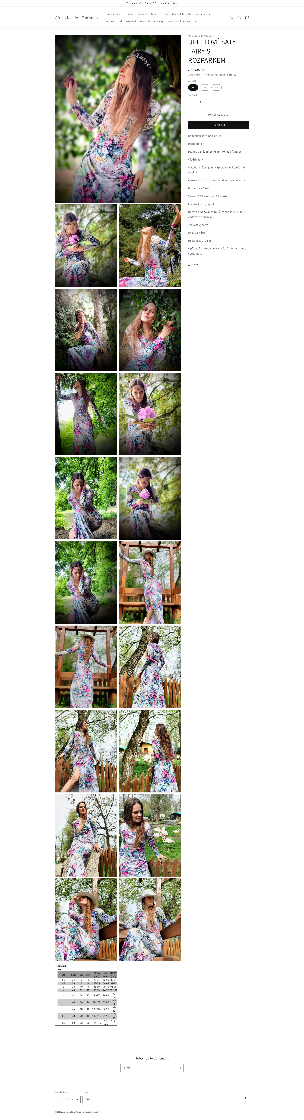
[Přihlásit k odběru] (179, 1068)
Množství (192, 95)
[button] (231, 17)
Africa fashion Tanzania (73, 1112)
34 (193, 87)
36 (205, 87)
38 (216, 87)
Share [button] (195, 264)
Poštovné (205, 74)
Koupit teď (218, 125)
